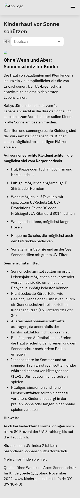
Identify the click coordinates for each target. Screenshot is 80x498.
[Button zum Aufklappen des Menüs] (72, 7)
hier (43, 459)
